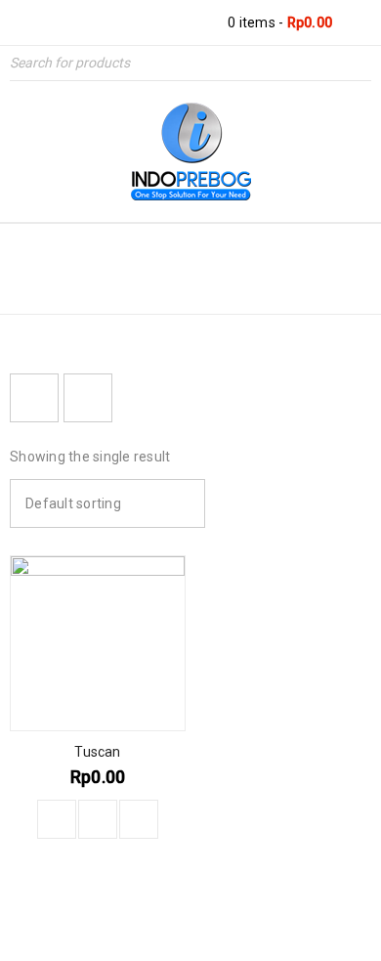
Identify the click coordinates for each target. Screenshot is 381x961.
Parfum (113, 285)
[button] (56, 819)
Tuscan (97, 752)
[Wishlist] (138, 819)
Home (34, 285)
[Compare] (97, 819)
